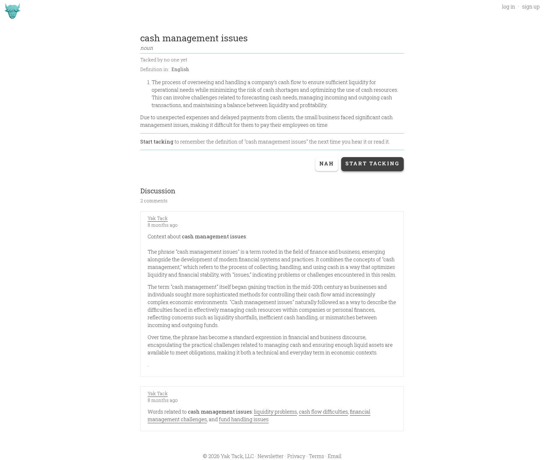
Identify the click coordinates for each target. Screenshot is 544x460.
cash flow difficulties (323, 411)
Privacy (296, 456)
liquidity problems (275, 411)
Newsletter (271, 456)
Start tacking (156, 141)
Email (334, 456)
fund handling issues (244, 419)
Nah (326, 163)
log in (508, 6)
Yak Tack (158, 218)
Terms (316, 456)
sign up (531, 6)
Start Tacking (372, 163)
